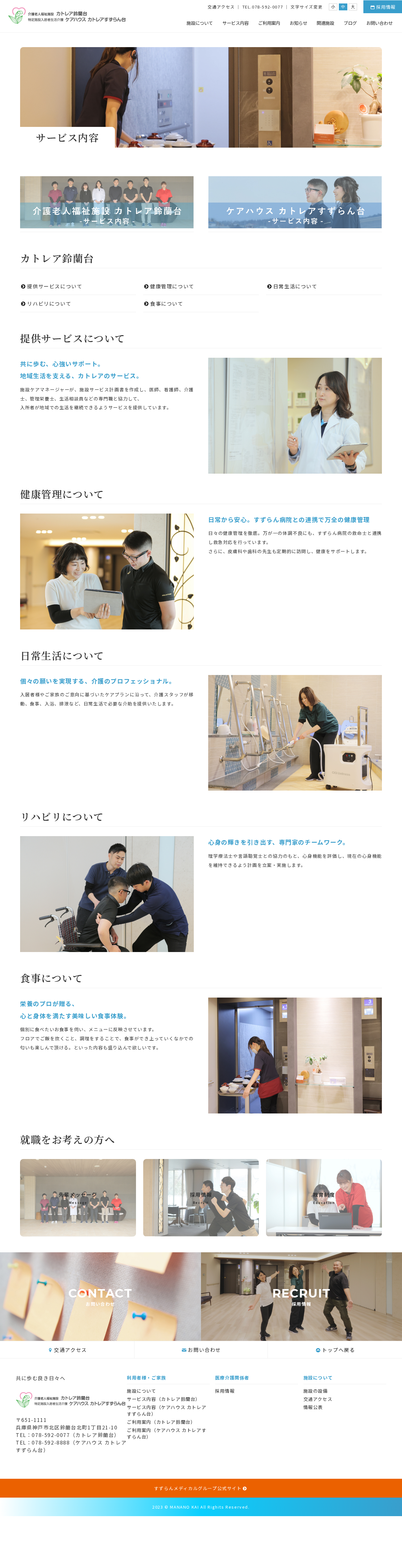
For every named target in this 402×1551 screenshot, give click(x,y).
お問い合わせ (379, 22)
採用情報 (386, 6)
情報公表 (313, 1407)
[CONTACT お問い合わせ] (100, 1337)
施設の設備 (315, 1390)
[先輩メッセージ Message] (78, 1231)
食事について (166, 303)
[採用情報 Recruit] (201, 1231)
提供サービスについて (54, 286)
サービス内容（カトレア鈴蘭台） (163, 1399)
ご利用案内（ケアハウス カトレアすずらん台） (166, 1433)
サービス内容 (235, 22)
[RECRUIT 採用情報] (301, 1337)
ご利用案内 (269, 22)
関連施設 (325, 22)
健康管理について (172, 286)
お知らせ (298, 22)
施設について (200, 22)
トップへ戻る (338, 1349)
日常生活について (295, 286)
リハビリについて (52, 303)
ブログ (350, 22)
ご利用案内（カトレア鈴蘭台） (161, 1421)
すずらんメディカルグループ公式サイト (198, 1488)
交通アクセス (221, 7)
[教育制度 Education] (324, 1231)
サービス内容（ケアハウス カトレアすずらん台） (166, 1410)
